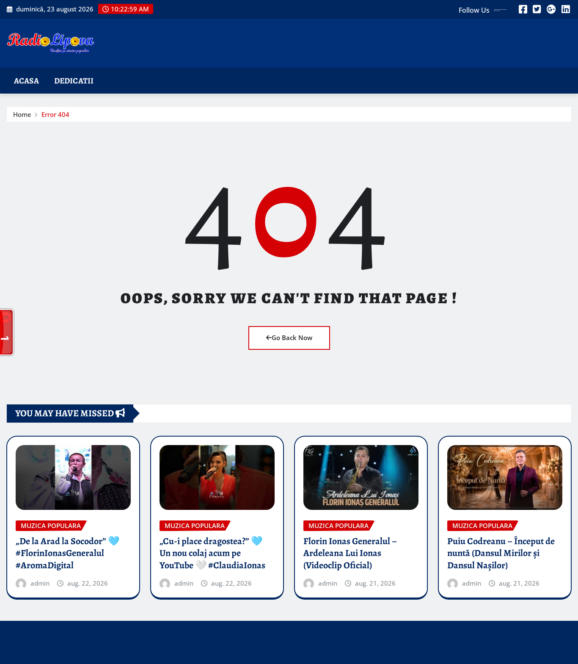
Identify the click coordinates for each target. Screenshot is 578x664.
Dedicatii (74, 80)
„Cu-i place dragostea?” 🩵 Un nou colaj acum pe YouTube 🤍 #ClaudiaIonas (212, 553)
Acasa (26, 80)
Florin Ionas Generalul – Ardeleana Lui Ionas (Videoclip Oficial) (350, 553)
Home (22, 114)
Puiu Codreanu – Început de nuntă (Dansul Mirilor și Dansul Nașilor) (501, 553)
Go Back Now (292, 337)
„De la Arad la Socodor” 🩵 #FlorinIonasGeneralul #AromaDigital (67, 553)
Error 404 (55, 114)
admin (40, 583)
